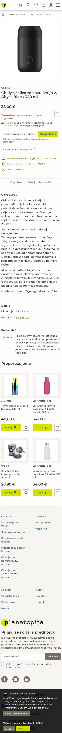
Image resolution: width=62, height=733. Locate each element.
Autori (39, 589)
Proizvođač (45, 182)
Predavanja (8, 602)
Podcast (6, 589)
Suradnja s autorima (13, 532)
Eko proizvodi (17, 14)
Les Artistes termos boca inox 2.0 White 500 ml (46, 474)
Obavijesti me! (48, 133)
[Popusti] (21, 5)
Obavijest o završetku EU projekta (9, 573)
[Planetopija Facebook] (4, 679)
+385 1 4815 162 (9, 126)
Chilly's (5, 87)
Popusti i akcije (10, 595)
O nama (6, 516)
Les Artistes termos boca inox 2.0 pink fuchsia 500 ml (44, 409)
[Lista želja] (36, 5)
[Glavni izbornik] (58, 5)
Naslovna (41, 528)
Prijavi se (53, 656)
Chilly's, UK (22, 317)
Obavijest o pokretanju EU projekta (10, 561)
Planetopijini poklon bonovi (13, 549)
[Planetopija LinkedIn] (27, 679)
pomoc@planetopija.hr (32, 126)
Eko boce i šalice (41, 14)
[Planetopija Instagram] (15, 679)
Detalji (31, 182)
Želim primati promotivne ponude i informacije (28, 666)
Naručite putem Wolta (10, 524)
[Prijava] (51, 5)
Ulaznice (41, 516)
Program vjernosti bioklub (12, 540)
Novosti (5, 608)
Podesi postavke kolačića (17, 713)
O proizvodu (17, 182)
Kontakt (40, 602)
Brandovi (41, 595)
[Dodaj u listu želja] (57, 114)
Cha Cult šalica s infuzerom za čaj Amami (10, 474)
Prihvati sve (23, 729)
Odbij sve (9, 729)
